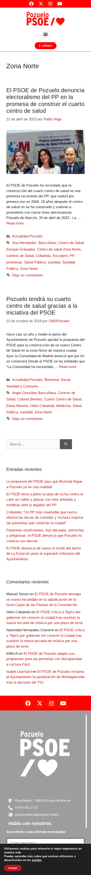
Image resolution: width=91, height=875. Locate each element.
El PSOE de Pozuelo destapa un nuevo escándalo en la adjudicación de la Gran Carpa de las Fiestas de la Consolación (43, 599)
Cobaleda (43, 256)
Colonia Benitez (29, 399)
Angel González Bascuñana (34, 393)
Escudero (60, 256)
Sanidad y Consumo (22, 386)
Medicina (63, 406)
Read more (15, 223)
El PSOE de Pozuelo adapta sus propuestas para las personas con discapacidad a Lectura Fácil (44, 659)
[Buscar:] (33, 444)
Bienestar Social (57, 380)
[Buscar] (66, 444)
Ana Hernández (24, 243)
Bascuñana (47, 243)
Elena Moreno (17, 406)
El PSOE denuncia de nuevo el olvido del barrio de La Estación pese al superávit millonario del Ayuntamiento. (43, 553)
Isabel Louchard (19, 672)
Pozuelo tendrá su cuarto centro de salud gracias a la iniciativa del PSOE (41, 306)
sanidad (54, 262)
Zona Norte (29, 269)
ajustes (36, 860)
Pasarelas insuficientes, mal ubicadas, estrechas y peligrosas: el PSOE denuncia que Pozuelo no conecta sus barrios (45, 535)
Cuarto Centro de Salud (62, 399)
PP (72, 256)
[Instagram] (51, 703)
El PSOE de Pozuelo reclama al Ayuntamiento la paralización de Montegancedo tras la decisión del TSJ (45, 677)
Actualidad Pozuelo (27, 236)
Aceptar (12, 868)
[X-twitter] (39, 703)
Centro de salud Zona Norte (59, 249)
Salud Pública (35, 262)
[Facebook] (28, 703)
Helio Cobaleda (42, 406)
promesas (14, 262)
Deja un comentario (27, 275)
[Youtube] (63, 703)
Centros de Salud (20, 256)
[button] (45, 34)
